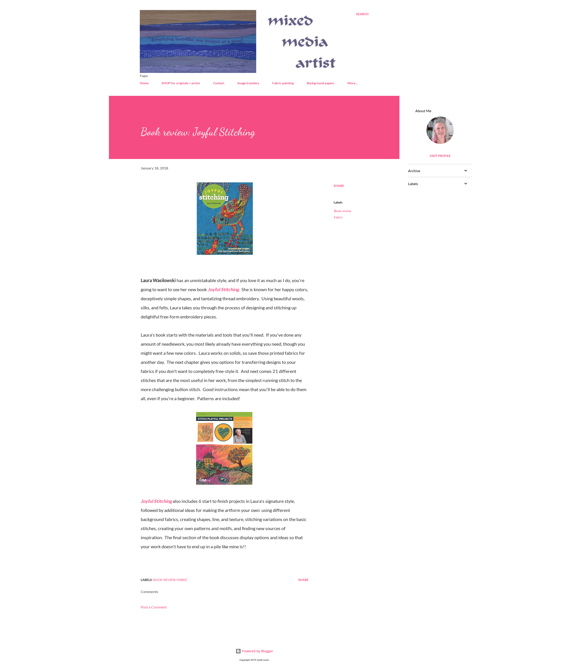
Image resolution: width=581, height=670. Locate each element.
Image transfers (248, 83)
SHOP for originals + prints (181, 83)
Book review (342, 211)
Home (144, 83)
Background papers (320, 83)
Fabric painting (283, 83)
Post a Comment (154, 607)
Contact (218, 83)
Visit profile (440, 156)
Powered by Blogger (257, 651)
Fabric (338, 217)
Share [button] (339, 186)
